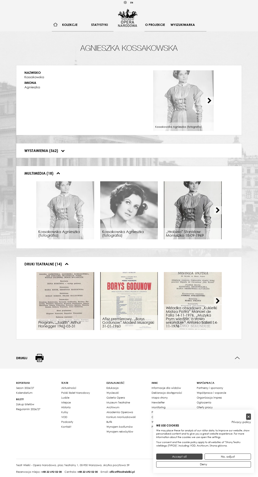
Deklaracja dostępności (167, 392)
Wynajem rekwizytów (119, 431)
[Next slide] (210, 101)
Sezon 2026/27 (25, 387)
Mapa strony (160, 397)
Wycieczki (112, 392)
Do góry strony (237, 358)
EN (131, 2)
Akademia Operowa (119, 412)
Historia (66, 407)
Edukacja (112, 387)
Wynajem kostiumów (119, 426)
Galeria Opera (115, 397)
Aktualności (68, 387)
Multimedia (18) (39, 173)
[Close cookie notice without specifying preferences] (248, 417)
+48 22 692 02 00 (87, 471)
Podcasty (67, 421)
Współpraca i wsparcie (211, 392)
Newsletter (158, 402)
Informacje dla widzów (166, 387)
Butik (109, 421)
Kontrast (125, 2)
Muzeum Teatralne (118, 402)
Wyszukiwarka (183, 25)
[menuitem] (55, 24)
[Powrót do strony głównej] (127, 18)
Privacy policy (241, 422)
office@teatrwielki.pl (122, 471)
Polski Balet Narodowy (75, 392)
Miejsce (66, 402)
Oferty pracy (205, 407)
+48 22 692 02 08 (51, 471)
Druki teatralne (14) (43, 264)
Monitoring (158, 407)
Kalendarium (24, 392)
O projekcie (155, 25)
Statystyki (99, 25)
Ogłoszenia (204, 402)
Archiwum (112, 407)
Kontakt (66, 426)
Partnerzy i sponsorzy (210, 387)
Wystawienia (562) (41, 150)
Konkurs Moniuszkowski (121, 417)
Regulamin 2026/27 (28, 409)
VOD (64, 417)
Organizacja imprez (209, 397)
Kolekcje (69, 25)
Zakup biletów (25, 404)
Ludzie (65, 397)
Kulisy (64, 412)
